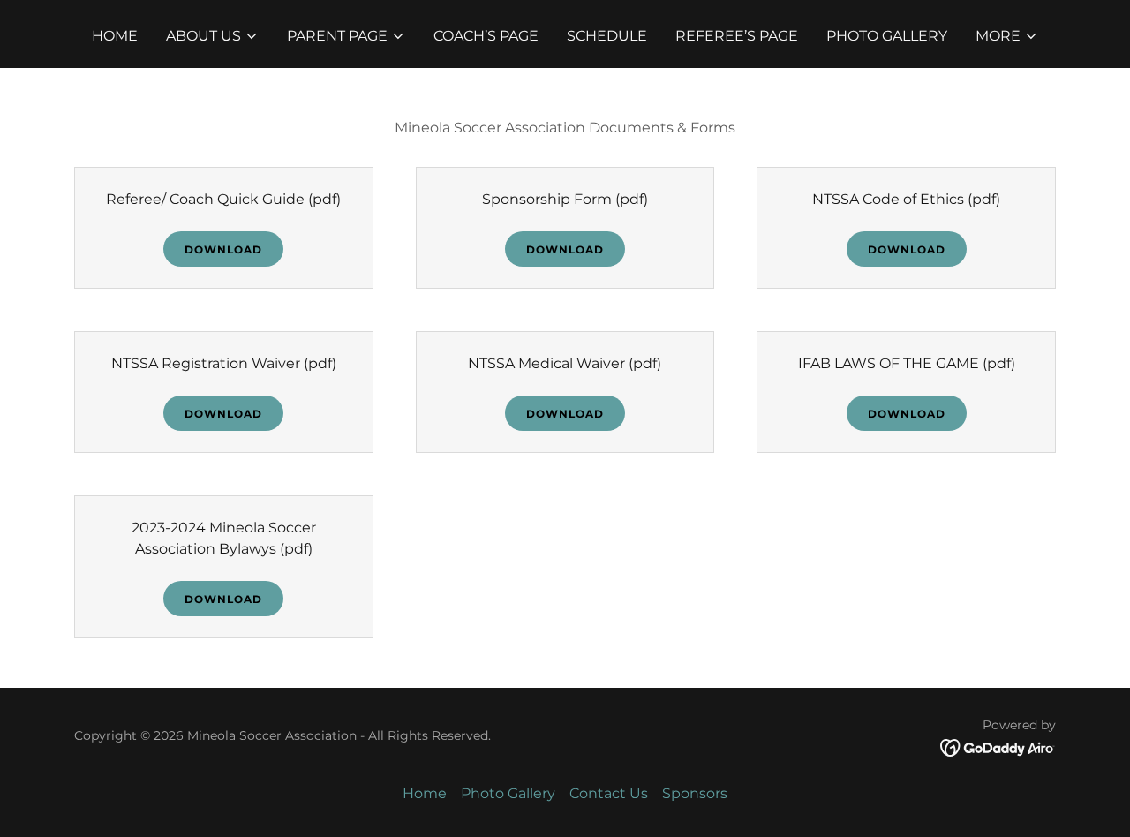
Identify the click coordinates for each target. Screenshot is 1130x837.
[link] (998, 746)
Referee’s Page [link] (736, 35)
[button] (212, 36)
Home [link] (115, 35)
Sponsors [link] (694, 793)
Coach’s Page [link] (486, 35)
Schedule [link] (607, 35)
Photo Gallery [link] (886, 35)
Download (223, 249)
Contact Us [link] (608, 793)
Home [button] (425, 793)
